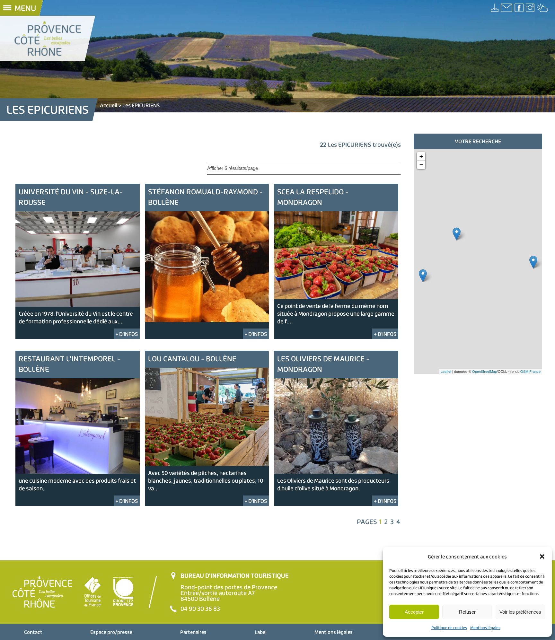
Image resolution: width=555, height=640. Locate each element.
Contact (33, 632)
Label (261, 632)
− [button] (421, 164)
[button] (542, 556)
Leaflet (446, 371)
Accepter (414, 612)
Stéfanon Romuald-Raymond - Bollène (205, 196)
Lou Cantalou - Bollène (192, 358)
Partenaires (193, 632)
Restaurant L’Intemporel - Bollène (69, 363)
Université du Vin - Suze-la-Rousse (71, 196)
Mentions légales (485, 628)
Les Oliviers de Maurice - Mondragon (323, 363)
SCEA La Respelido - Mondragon (312, 196)
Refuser (467, 612)
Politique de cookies (449, 628)
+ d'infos (126, 334)
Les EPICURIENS (141, 105)
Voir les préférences (520, 612)
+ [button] (421, 156)
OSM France (530, 371)
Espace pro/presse (111, 632)
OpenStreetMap (484, 371)
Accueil (108, 105)
